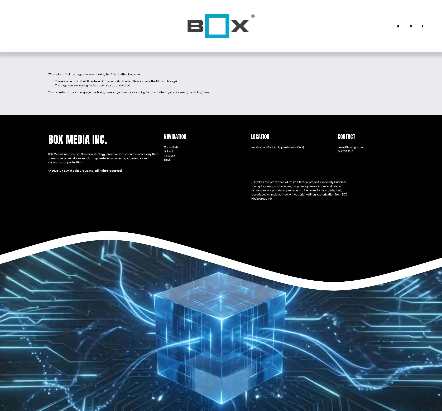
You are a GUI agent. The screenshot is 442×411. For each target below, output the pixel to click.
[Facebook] (422, 26)
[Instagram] (410, 26)
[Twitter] (398, 26)
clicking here (103, 92)
